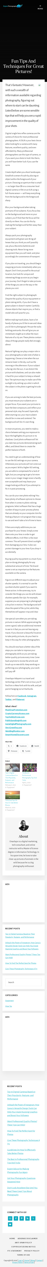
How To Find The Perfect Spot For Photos (20, 963)
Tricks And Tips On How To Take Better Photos (11, 803)
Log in (20, 1260)
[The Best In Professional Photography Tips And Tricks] (29, 767)
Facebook (22, 696)
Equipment (9, 1001)
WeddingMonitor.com (15, 731)
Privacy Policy (17, 1262)
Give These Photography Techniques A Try (21, 969)
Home (26, 1260)
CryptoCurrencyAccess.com (17, 713)
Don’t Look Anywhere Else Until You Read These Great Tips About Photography (22, 1191)
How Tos (8, 1006)
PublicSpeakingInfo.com (15, 720)
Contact (39, 1260)
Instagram (31, 696)
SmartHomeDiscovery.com (17, 735)
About (33, 1260)
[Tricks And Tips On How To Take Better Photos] (12, 795)
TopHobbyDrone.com (15, 717)
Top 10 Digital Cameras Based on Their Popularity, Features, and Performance (11, 778)
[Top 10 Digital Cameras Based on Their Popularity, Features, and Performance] (12, 767)
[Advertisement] (23, 35)
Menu (40, 9)
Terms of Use (29, 1262)
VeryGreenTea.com (13, 728)
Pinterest (20, 699)
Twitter (8, 699)
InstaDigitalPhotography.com (18, 724)
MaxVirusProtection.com (16, 710)
